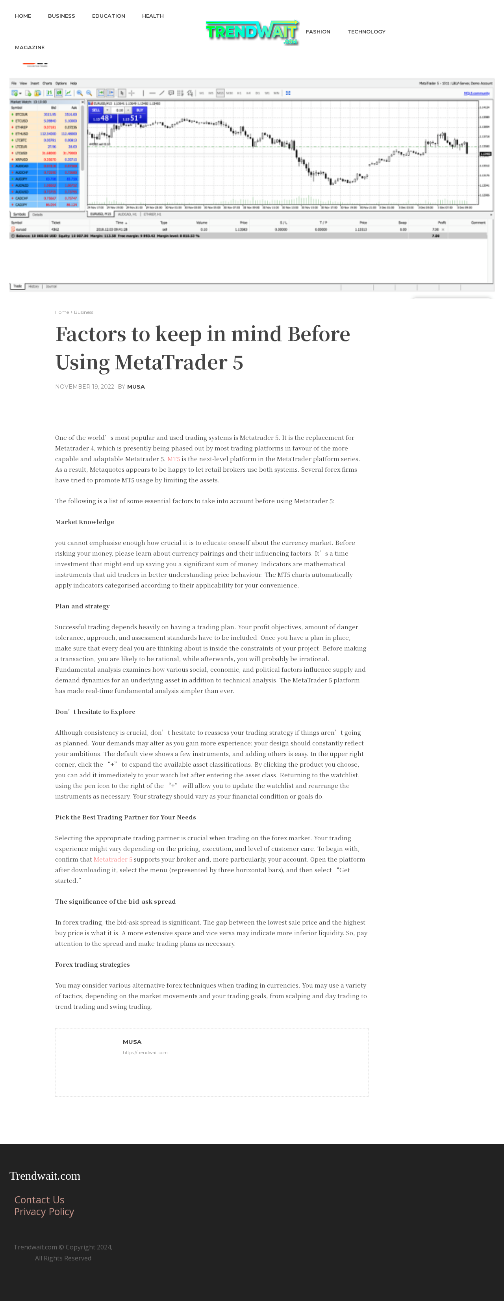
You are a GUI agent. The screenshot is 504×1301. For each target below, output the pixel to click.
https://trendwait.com (145, 1052)
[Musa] (89, 1062)
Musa (136, 386)
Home (62, 312)
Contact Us (39, 1199)
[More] (311, 405)
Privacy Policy (44, 1211)
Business (83, 312)
